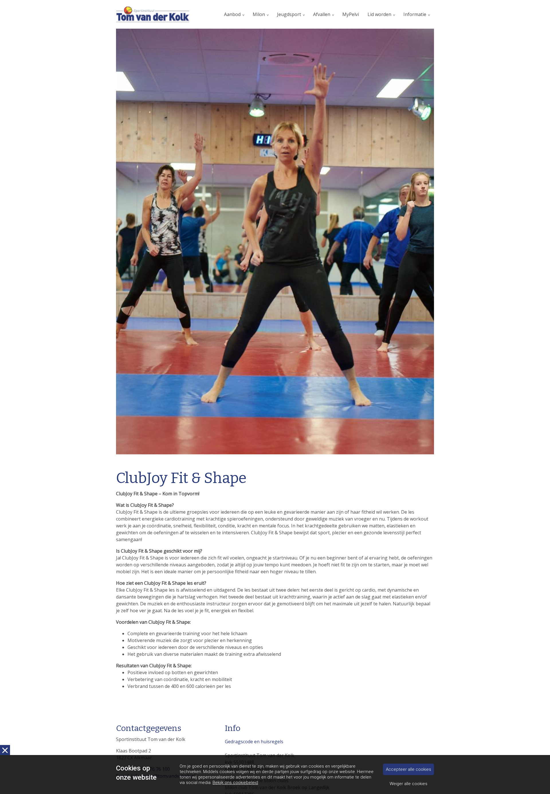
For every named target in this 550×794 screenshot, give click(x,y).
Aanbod (232, 14)
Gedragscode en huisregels (254, 741)
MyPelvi (350, 14)
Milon (259, 14)
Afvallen (321, 14)
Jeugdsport (289, 14)
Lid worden (379, 14)
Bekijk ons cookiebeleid (235, 782)
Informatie (414, 14)
